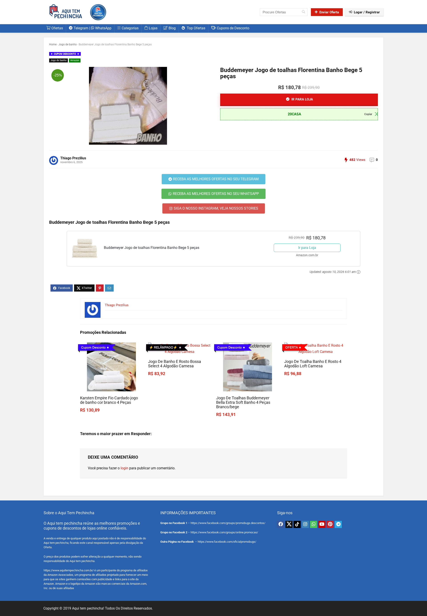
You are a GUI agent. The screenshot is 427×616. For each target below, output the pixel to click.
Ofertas (57, 28)
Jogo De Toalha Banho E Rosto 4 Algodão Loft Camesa (312, 363)
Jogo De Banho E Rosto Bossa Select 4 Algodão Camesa (174, 363)
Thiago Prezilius (73, 158)
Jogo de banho (67, 44)
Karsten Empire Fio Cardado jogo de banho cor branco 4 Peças (109, 400)
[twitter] (288, 524)
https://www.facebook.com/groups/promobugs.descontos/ (228, 523)
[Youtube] (321, 524)
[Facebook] (280, 524)
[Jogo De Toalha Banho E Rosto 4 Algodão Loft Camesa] (315, 345)
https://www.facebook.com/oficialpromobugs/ (227, 541)
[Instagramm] (305, 524)
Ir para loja (301, 99)
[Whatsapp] (313, 524)
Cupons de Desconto (233, 28)
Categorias (130, 28)
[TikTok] (297, 524)
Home (52, 44)
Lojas (153, 28)
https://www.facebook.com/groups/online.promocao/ (224, 532)
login (124, 468)
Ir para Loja (307, 248)
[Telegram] (338, 524)
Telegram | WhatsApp (92, 28)
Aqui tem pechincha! (88, 608)
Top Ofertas (195, 28)
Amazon (74, 60)
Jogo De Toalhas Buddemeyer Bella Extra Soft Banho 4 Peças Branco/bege (243, 402)
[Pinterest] (330, 524)
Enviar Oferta (329, 12)
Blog (172, 28)
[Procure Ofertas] (303, 12)
